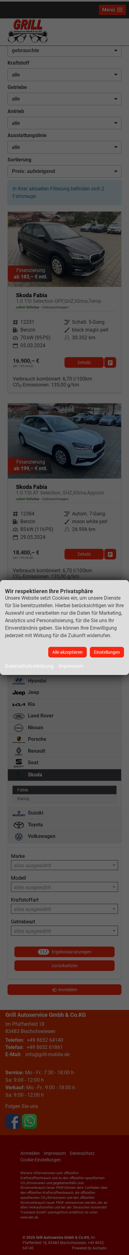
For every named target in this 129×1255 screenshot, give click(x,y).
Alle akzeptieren (67, 652)
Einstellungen (107, 652)
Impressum (71, 666)
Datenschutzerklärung (29, 666)
